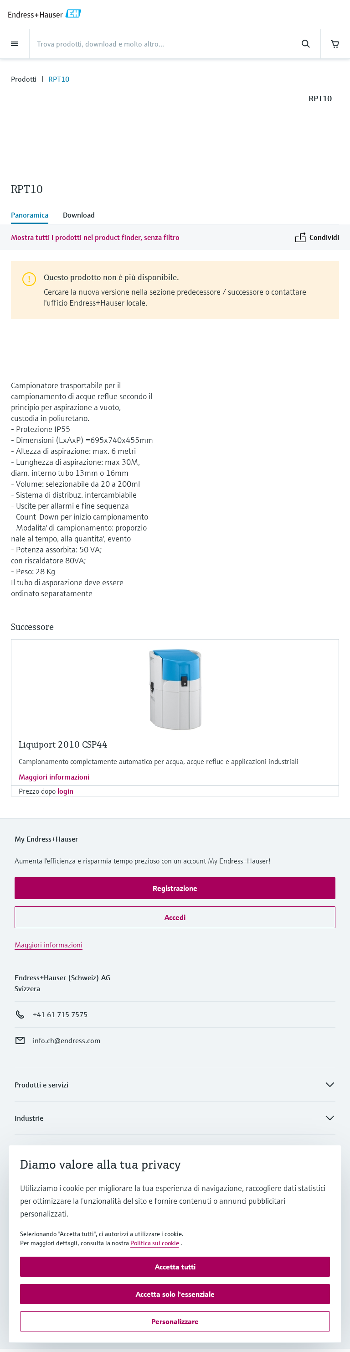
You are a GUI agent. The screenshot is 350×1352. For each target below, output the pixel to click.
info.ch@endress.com (66, 1040)
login (65, 791)
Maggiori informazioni (54, 776)
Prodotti (23, 78)
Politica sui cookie (154, 1243)
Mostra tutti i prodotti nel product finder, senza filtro (95, 237)
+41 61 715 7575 (60, 1014)
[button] (175, 888)
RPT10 (58, 78)
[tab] (33, 215)
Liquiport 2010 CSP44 (63, 744)
